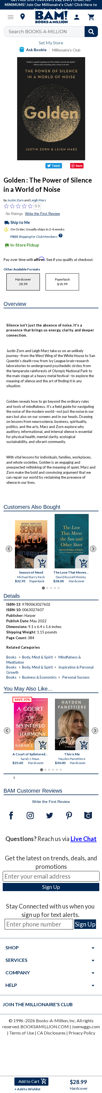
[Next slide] (93, 549)
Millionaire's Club (66, 50)
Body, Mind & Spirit (37, 657)
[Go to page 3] (51, 588)
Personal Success (75, 677)
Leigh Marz (38, 200)
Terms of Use (21, 1032)
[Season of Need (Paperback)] (31, 544)
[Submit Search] (91, 31)
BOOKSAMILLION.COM (44, 1026)
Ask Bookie (36, 49)
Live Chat (83, 838)
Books (11, 657)
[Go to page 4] (55, 588)
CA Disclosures (51, 1032)
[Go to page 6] (60, 770)
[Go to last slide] (9, 549)
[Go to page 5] (58, 588)
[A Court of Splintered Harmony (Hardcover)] (31, 724)
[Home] (51, 17)
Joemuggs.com (86, 1026)
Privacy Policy (82, 1032)
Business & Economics (39, 677)
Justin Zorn (15, 200)
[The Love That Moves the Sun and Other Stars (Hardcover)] (72, 541)
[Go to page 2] (47, 588)
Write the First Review (42, 214)
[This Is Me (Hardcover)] (72, 724)
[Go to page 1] (43, 587)
